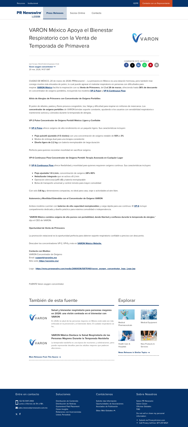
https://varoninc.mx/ (49, 260)
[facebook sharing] (126, 65)
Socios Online (77, 13)
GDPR (135, 3)
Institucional (33, 3)
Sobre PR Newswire (144, 401)
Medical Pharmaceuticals (125, 324)
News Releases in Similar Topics (132, 352)
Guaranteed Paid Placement (67, 406)
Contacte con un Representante (156, 3)
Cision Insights (62, 409)
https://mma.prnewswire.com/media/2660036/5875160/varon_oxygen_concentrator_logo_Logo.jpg (85, 268)
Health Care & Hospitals (124, 345)
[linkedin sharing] (138, 65)
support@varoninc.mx (46, 257)
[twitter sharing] (132, 65)
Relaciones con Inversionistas (68, 412)
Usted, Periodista (63, 414)
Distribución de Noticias (66, 403)
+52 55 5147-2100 (26, 401)
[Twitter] (17, 414)
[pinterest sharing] (150, 65)
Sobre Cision (141, 403)
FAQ (138, 409)
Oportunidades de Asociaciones (109, 403)
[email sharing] (156, 65)
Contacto (96, 13)
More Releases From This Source (43, 357)
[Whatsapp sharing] (144, 65)
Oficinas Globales (143, 406)
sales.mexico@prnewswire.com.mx (32, 408)
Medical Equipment (149, 322)
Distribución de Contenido (67, 401)
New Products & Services (148, 345)
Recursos (21, 3)
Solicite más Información (106, 401)
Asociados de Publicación (107, 406)
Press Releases (54, 13)
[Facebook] (20, 414)
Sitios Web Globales (104, 410)
